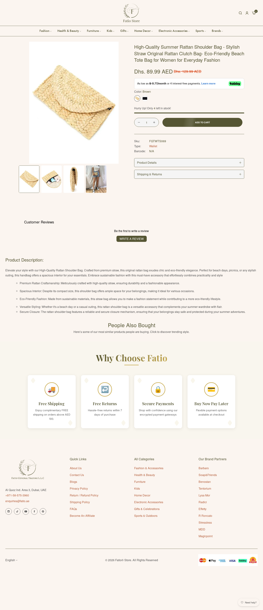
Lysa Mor (204, 495)
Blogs (73, 482)
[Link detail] (8, 511)
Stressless (205, 522)
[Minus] (139, 122)
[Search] (240, 12)
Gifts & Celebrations (147, 509)
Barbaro (204, 468)
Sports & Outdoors (145, 516)
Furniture (139, 482)
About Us (76, 468)
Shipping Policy (80, 502)
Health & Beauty (144, 475)
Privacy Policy (79, 488)
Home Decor (142, 495)
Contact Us (77, 475)
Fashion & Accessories (148, 468)
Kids (137, 488)
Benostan (205, 482)
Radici (203, 502)
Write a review (132, 239)
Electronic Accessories (148, 502)
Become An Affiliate (82, 516)
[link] (217, 31)
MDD (202, 529)
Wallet (153, 146)
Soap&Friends (208, 475)
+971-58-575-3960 (17, 495)
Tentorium (205, 488)
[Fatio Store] (131, 13)
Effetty (202, 509)
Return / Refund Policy (84, 495)
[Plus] (154, 122)
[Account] (247, 13)
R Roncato (205, 516)
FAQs (73, 509)
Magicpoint (206, 536)
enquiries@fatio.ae (17, 501)
